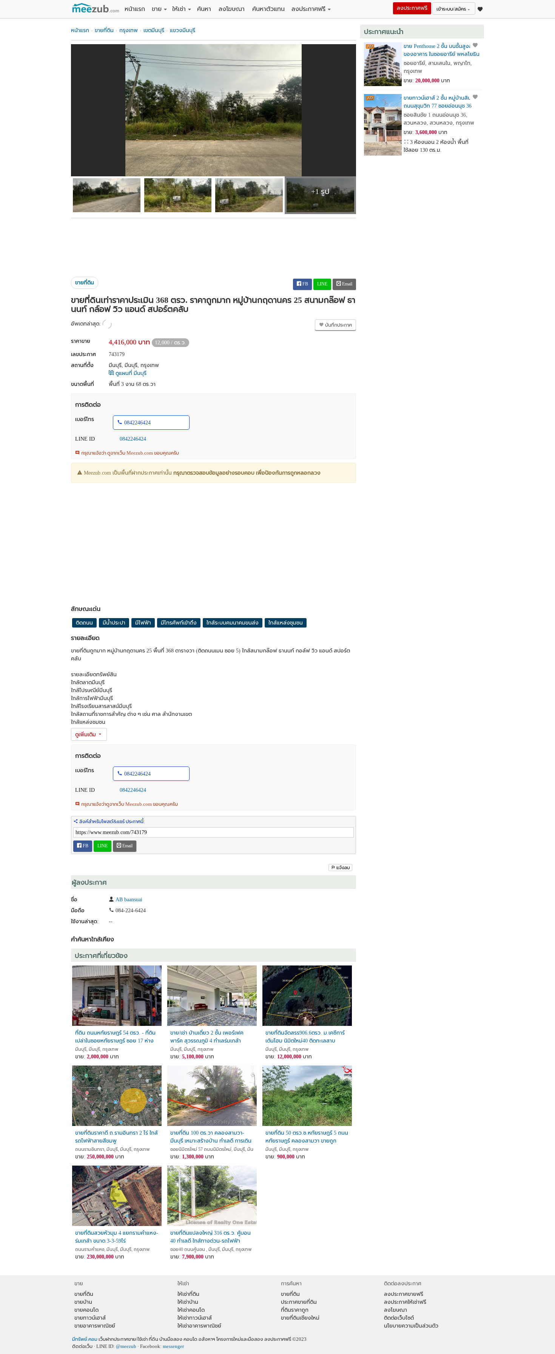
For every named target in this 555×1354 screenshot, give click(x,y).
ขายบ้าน (83, 1302)
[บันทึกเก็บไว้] (475, 45)
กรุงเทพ (128, 30)
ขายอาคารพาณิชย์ (94, 1326)
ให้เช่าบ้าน (187, 1302)
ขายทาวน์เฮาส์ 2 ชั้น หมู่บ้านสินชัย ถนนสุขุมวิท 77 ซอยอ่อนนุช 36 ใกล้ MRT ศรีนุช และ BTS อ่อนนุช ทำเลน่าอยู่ (441, 102)
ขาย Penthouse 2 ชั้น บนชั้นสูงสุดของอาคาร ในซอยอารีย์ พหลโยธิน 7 (441, 50)
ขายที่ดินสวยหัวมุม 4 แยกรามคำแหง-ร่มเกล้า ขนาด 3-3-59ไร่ (116, 1237)
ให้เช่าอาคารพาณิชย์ (199, 1326)
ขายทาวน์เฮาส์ (90, 1318)
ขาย (157, 9)
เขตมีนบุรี (153, 30)
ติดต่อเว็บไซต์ (399, 1318)
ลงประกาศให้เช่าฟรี (405, 1302)
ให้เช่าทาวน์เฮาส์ (194, 1318)
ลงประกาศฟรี (308, 9)
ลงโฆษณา (232, 9)
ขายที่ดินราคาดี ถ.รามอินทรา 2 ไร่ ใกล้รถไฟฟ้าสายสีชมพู (116, 1137)
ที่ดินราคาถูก (294, 1310)
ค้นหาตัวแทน (268, 9)
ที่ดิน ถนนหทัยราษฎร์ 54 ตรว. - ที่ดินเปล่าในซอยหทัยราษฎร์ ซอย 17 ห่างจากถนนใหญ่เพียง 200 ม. (115, 1037)
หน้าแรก (135, 9)
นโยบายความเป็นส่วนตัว (411, 1326)
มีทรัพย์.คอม (84, 1339)
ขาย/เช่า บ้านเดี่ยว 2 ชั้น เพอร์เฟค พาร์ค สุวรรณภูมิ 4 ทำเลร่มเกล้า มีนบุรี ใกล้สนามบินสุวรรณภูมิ (207, 1037)
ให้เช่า (179, 9)
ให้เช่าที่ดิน (188, 1294)
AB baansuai (129, 899)
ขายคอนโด (86, 1310)
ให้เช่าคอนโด (191, 1310)
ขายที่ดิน (104, 30)
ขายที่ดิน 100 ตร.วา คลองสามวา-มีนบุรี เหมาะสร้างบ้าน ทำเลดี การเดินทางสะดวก (210, 1137)
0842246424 (137, 423)
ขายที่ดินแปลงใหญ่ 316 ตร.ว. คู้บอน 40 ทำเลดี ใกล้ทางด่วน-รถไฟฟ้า (210, 1237)
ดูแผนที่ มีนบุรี (130, 373)
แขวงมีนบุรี (182, 30)
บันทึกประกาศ (338, 325)
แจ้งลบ (343, 867)
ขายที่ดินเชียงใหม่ (300, 1318)
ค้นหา (204, 9)
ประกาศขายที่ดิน (299, 1302)
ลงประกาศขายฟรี (403, 1294)
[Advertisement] (213, 244)
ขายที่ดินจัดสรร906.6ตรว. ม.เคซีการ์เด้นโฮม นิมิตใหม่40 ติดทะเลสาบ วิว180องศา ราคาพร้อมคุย (305, 1037)
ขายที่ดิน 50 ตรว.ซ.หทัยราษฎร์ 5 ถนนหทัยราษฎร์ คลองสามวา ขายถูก (306, 1137)
